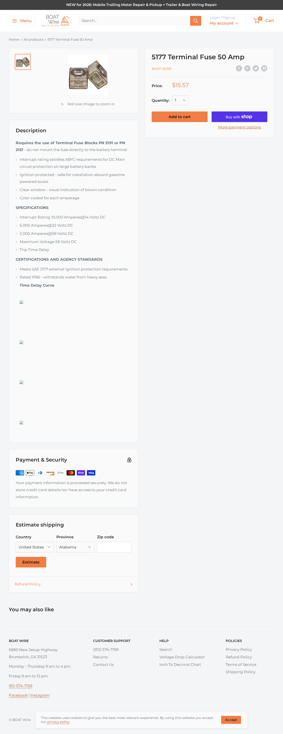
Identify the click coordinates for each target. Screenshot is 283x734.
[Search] (195, 21)
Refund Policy (28, 584)
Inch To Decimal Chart (180, 664)
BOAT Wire (162, 68)
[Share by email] (264, 68)
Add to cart (180, 117)
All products (33, 39)
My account (222, 23)
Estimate (31, 562)
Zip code (105, 537)
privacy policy (57, 722)
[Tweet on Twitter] (256, 68)
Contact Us (103, 664)
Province (65, 537)
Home (14, 39)
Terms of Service (241, 664)
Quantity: (160, 100)
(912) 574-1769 (106, 649)
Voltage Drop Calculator (182, 657)
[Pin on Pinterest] (247, 68)
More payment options (239, 127)
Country (23, 537)
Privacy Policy (239, 649)
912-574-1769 (20, 686)
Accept (231, 720)
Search (165, 649)
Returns (100, 657)
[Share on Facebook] (239, 68)
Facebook (18, 695)
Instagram (40, 695)
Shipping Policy (240, 672)
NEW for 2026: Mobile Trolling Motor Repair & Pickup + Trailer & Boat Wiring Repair (141, 5)
